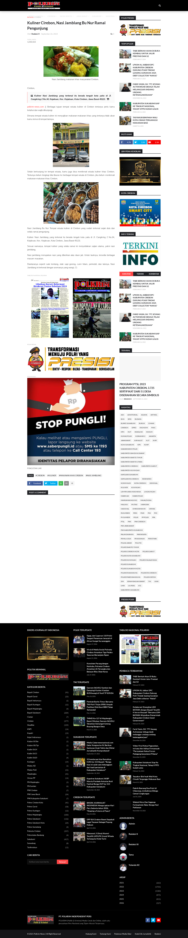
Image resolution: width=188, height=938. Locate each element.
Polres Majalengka (148, 560)
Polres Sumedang (48, 827)
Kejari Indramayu (48, 737)
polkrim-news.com (35, 107)
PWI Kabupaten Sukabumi (132, 530)
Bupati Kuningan (48, 704)
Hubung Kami (91, 934)
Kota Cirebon (140, 483)
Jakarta (152, 436)
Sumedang (48, 843)
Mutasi (134, 504)
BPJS (129, 419)
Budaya (138, 419)
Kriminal (154, 483)
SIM (122, 581)
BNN (122, 419)
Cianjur (48, 717)
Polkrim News (39, 934)
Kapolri (48, 733)
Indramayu (140, 436)
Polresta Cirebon (149, 573)
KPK (139, 445)
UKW (156, 581)
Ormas (152, 509)
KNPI (155, 440)
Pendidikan (139, 539)
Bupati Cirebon (48, 692)
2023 (140, 891)
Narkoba (145, 504)
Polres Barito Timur (130, 547)
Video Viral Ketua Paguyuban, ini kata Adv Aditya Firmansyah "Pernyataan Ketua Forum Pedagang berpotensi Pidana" (146, 750)
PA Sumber (125, 513)
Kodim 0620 (126, 483)
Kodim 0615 (48, 753)
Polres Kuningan (128, 560)
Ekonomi (144, 428)
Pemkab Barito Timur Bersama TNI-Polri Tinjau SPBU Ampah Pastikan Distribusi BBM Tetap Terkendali (100, 705)
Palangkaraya (127, 534)
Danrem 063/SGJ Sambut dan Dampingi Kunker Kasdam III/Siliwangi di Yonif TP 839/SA (100, 690)
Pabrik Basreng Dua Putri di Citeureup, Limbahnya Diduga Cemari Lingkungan (145, 791)
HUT (129, 432)
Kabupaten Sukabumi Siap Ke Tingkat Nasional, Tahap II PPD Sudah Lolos (146, 106)
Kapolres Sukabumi (129, 475)
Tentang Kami (105, 934)
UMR (123, 586)
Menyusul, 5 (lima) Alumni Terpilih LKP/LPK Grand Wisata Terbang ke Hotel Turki (100, 836)
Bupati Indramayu (48, 701)
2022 (140, 887)
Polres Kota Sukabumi (130, 556)
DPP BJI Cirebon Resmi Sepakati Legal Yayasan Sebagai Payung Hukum (100, 822)
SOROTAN (126, 274)
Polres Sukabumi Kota (130, 569)
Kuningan (135, 487)
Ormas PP (48, 778)
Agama (144, 415)
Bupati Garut (48, 696)
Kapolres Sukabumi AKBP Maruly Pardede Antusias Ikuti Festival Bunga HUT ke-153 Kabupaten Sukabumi (100, 782)
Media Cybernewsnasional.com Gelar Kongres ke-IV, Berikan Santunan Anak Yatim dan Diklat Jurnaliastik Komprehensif (100, 746)
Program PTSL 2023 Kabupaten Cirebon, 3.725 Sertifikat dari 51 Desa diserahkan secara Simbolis (139, 389)
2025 (140, 899)
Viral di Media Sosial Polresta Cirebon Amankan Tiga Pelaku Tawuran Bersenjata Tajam (100, 652)
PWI (129, 522)
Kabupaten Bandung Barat (133, 453)
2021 (140, 883)
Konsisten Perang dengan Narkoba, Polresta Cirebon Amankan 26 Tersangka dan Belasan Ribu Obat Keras (98, 667)
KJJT (147, 440)
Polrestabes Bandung (130, 577)
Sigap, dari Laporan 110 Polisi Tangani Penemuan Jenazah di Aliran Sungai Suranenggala (99, 638)
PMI (155, 513)
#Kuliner (51, 475)
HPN (122, 432)
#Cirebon (40, 475)
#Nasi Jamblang (93, 475)
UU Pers (131, 586)
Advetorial (132, 415)
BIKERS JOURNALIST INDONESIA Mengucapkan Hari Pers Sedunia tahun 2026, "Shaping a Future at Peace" (100, 807)
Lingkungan (149, 492)
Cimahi (151, 423)
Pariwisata (141, 534)
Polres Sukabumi (128, 564)
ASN (122, 415)
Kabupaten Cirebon (129, 466)
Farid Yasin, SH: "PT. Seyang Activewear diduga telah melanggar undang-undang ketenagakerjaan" (146, 89)
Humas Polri (126, 436)
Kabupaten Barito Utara (131, 462)
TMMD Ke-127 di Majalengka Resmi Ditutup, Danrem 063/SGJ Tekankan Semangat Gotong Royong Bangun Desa (100, 722)
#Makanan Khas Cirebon (71, 475)
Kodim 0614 (48, 749)
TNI (149, 581)
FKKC (153, 428)
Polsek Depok (150, 577)
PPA (153, 517)
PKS (149, 513)
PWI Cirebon (139, 522)
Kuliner (124, 487)
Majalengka (146, 500)
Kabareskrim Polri (129, 449)
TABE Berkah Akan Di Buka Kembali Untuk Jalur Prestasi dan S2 (146, 53)
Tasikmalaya (48, 847)
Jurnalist (138, 440)
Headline (139, 432)
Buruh (142, 423)
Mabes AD (125, 496)
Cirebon (38, 17)
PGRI (142, 513)
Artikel (154, 415)
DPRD (134, 428)
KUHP (146, 445)
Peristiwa (152, 539)
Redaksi (158, 934)
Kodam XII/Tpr (48, 745)
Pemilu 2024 (126, 539)
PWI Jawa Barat (127, 526)
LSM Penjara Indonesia (131, 492)
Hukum (149, 432)
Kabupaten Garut (149, 466)
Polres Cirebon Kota (130, 551)
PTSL (122, 522)
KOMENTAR (154, 274)
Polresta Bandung (129, 573)
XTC (139, 586)
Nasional (125, 509)
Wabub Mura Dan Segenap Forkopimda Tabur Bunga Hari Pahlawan (146, 805)
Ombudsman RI (139, 509)
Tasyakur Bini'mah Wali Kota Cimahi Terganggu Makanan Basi (145, 120)
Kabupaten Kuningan (130, 470)
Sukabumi (48, 839)
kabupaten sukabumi (130, 590)
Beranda (30, 17)
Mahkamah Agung (129, 500)
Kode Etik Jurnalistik (143, 934)
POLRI (135, 517)
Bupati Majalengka (48, 709)
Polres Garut (149, 551)
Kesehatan (146, 479)
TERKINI (140, 274)
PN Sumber (125, 517)
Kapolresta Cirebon (130, 479)
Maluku (124, 504)
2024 (140, 895)
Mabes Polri (137, 496)
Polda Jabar (126, 543)
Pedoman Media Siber (122, 934)
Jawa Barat (126, 440)
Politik (138, 543)
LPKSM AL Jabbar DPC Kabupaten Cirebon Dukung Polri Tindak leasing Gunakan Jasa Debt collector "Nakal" (145, 70)
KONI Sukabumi (127, 445)
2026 (140, 903)
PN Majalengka (48, 782)
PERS (135, 513)
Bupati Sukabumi (128, 423)
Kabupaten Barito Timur (131, 457)
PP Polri (145, 517)
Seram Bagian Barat (136, 581)
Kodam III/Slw (48, 741)
